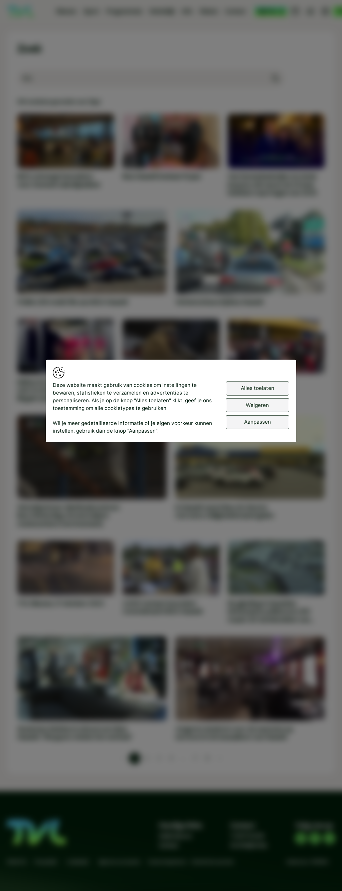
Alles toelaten (257, 388)
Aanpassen (257, 422)
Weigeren (257, 405)
